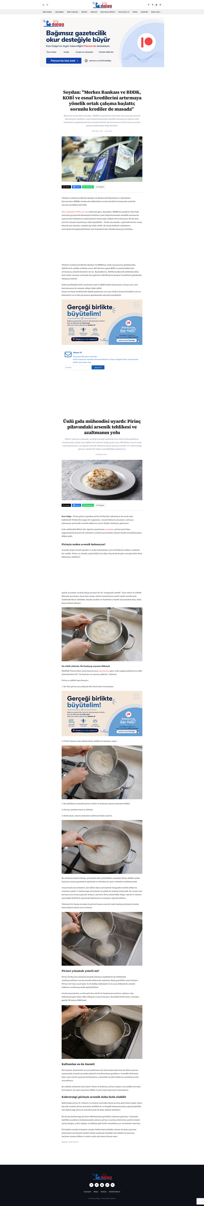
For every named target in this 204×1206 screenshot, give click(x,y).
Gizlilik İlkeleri (114, 1192)
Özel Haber (47, 12)
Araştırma (59, 12)
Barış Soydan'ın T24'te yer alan (75, 212)
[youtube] (156, 4)
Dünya (135, 12)
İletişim (103, 1192)
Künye (96, 1192)
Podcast (94, 12)
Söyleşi (84, 12)
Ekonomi (144, 12)
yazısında (109, 529)
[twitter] (152, 4)
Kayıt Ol (98, 367)
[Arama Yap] (47, 5)
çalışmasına (104, 671)
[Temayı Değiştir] (43, 5)
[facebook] (149, 4)
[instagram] (160, 4)
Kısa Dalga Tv (123, 12)
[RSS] (113, 1185)
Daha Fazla (156, 12)
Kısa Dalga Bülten (108, 12)
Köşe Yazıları (72, 12)
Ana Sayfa (87, 1192)
